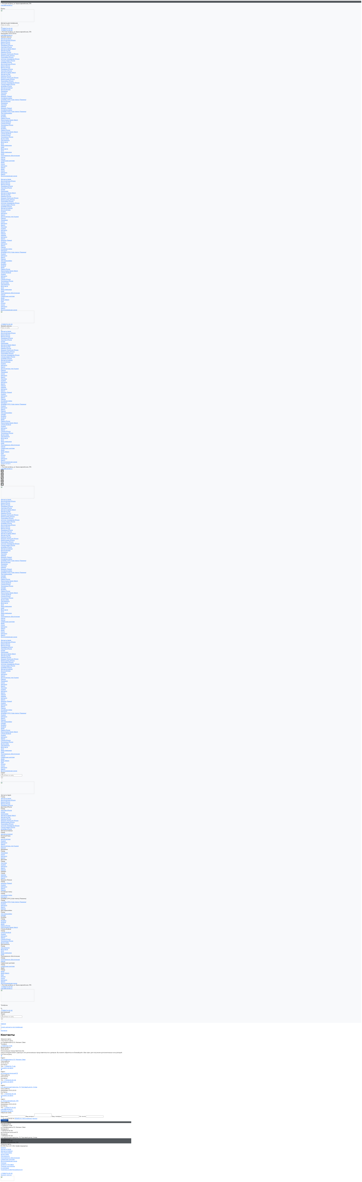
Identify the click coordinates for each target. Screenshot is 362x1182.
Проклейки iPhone (7, 57)
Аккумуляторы (5, 89)
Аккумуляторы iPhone (8, 40)
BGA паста (4, 142)
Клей (2, 147)
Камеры (3, 94)
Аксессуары (5, 283)
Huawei (3, 211)
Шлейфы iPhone (6, 62)
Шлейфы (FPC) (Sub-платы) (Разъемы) (13, 100)
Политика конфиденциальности (12, 1170)
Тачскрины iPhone (7, 125)
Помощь (3, 1163)
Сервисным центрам (8, 296)
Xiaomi (3, 167)
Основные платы (6, 98)
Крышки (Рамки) (6, 96)
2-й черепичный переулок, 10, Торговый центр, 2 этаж (19, 1087)
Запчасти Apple (6, 179)
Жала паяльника (6, 145)
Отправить (5, 1120)
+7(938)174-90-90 (7, 987)
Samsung (4, 166)
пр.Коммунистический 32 (9, 1073)
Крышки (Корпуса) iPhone (9, 54)
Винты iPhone (5, 44)
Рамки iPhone (5, 118)
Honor (3, 164)
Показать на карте (7, 1068)
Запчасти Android (6, 208)
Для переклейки (6, 261)
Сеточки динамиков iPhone (10, 59)
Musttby (3, 116)
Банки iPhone (5, 42)
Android (3, 266)
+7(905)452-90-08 (10, 1094)
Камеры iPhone (6, 52)
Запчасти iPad (5, 50)
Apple (3, 162)
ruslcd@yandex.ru (6, 5)
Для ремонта (5, 284)
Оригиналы (4, 191)
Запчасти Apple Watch (8, 49)
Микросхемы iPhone (8, 55)
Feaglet (3, 115)
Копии (3, 189)
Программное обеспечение (10, 293)
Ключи (3, 157)
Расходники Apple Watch (9, 120)
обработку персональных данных (26, 1118)
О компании (5, 1168)
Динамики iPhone (7, 45)
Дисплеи (4, 93)
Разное (3, 218)
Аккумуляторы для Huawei (10, 216)
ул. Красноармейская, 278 (9, 1101)
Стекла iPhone (6, 123)
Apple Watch (5, 300)
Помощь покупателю (8, 1166)
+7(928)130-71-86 (6, 1046)
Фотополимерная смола (9, 310)
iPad (2, 301)
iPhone (3, 303)
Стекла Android (6, 122)
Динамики (4, 91)
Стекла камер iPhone (8, 61)
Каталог (3, 1147)
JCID (2, 144)
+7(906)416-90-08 (10, 1080)
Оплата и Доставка (7, 1164)
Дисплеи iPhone (6, 47)
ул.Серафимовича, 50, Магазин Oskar (13, 1059)
